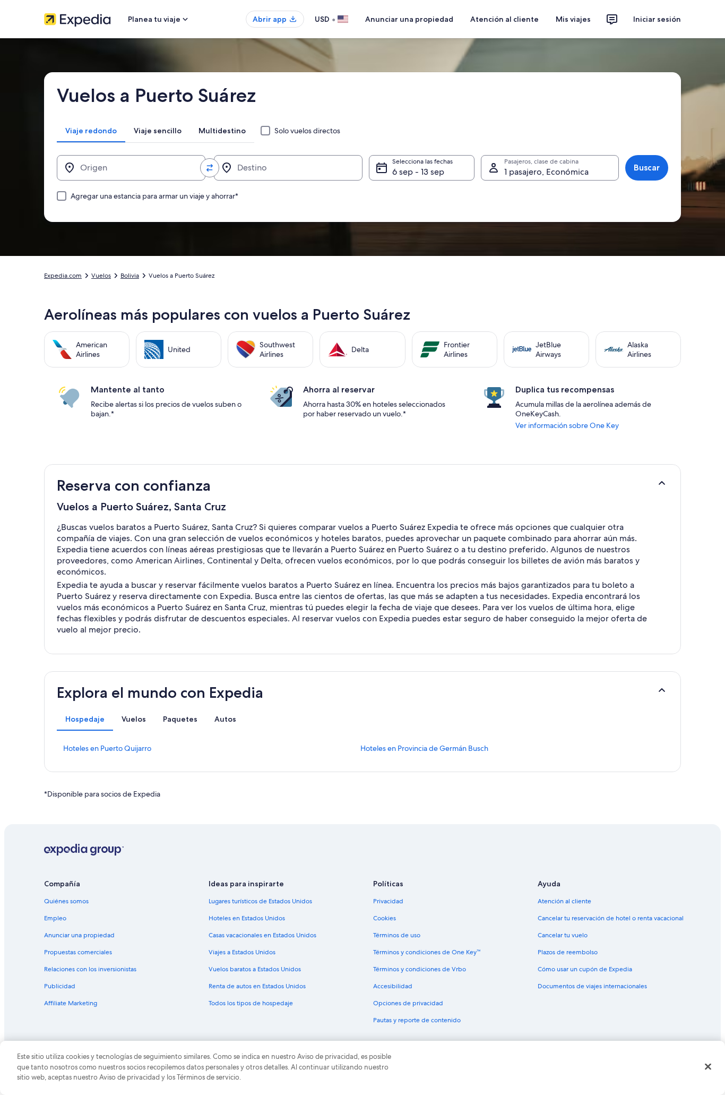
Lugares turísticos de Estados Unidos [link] (260, 901)
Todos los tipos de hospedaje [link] (251, 1003)
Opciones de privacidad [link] (408, 1003)
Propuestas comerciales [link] (78, 952)
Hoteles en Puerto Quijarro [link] (107, 748)
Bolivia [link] (129, 275)
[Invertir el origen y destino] (209, 167)
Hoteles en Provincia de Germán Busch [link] (424, 748)
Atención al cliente (504, 19)
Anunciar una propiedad (409, 19)
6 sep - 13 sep (418, 171)
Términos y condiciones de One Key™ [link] (426, 952)
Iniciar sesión (657, 19)
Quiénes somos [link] (66, 901)
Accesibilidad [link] (392, 986)
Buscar (647, 167)
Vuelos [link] (101, 275)
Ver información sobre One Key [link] (567, 425)
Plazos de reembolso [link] (568, 952)
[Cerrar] (708, 1067)
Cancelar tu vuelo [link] (563, 935)
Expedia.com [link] (63, 275)
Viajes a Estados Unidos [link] (242, 952)
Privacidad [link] (388, 901)
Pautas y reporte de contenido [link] (417, 1020)
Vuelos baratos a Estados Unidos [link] (255, 969)
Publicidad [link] (59, 986)
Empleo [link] (55, 918)
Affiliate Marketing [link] (70, 1003)
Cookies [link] (384, 918)
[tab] (91, 130)
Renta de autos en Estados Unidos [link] (257, 986)
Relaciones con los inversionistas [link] (90, 969)
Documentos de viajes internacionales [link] (592, 986)
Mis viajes (573, 19)
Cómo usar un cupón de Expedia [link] (585, 969)
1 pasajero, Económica (546, 171)
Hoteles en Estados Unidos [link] (247, 918)
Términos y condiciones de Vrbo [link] (419, 969)
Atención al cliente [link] (564, 901)
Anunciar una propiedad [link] (79, 935)
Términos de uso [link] (396, 935)
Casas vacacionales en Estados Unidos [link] (262, 935)
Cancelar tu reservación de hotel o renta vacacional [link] (611, 918)
